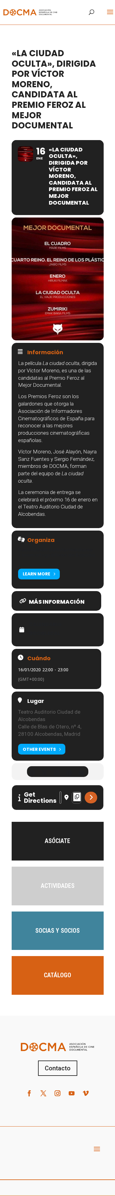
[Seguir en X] (43, 1093)
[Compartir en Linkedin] (57, 771)
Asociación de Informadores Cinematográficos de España (56, 552)
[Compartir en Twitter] (44, 771)
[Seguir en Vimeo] (86, 1093)
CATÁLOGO (57, 975)
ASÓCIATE (57, 841)
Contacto (58, 1068)
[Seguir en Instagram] (57, 1093)
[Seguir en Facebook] (29, 1093)
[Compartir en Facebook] (32, 771)
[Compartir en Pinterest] (69, 771)
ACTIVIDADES (58, 885)
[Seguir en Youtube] (72, 1093)
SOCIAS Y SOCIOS (57, 930)
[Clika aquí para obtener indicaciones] (91, 797)
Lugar (35, 701)
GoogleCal (44, 633)
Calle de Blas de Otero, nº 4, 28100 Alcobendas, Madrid (49, 730)
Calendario (45, 624)
